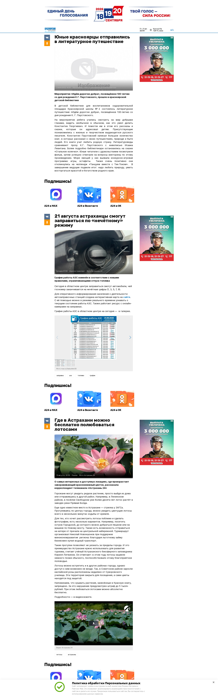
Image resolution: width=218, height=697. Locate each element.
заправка (60, 376)
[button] (130, 337)
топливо (81, 376)
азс (70, 376)
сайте (126, 297)
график (92, 376)
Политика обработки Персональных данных (106, 683)
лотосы (59, 655)
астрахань (72, 655)
